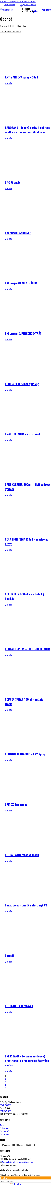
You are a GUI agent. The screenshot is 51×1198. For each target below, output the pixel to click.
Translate (17, 1183)
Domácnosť (4, 1131)
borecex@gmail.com (26, 1162)
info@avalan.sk (12, 1162)
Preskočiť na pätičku (28, 1)
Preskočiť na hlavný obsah (10, 1)
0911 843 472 (5, 1111)
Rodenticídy (4, 1134)
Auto (1, 1125)
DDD (26, 9)
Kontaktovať (46, 9)
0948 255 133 (9, 4)
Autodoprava (29, 11)
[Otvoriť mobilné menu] (21, 6)
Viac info (8, 83)
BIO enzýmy (4, 1128)
